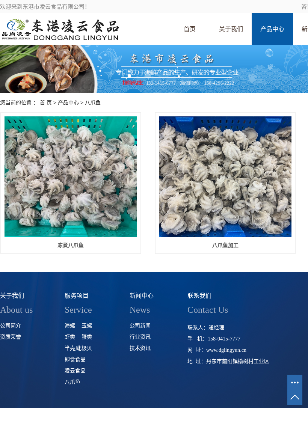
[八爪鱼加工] (225, 176)
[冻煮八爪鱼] (71, 176)
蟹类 (87, 337)
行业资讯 (140, 337)
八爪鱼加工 (225, 245)
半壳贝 (72, 348)
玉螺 (87, 325)
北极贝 (84, 348)
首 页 (46, 102)
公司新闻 (140, 325)
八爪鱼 (93, 102)
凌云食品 (75, 371)
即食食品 (75, 359)
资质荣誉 (10, 337)
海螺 (70, 325)
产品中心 (272, 29)
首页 (190, 29)
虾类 (70, 337)
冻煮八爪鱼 (70, 245)
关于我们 (231, 29)
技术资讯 (140, 348)
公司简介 (10, 325)
